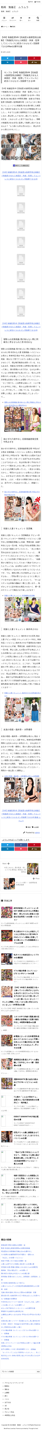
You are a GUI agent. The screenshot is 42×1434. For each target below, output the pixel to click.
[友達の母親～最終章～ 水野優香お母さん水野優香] (22, 790)
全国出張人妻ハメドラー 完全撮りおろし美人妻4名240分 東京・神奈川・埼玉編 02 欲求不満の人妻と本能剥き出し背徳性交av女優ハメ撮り (20, 1324)
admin (37, 832)
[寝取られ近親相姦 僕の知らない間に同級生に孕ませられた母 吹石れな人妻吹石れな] (22, 419)
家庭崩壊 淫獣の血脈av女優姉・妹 (13, 1245)
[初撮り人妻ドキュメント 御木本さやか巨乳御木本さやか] (22, 710)
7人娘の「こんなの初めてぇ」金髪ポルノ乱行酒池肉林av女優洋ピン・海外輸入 (26, 1100)
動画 (13, 26)
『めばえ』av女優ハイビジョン (12, 1258)
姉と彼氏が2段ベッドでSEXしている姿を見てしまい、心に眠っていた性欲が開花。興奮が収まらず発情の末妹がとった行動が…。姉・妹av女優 (26, 1210)
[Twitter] (7, 58)
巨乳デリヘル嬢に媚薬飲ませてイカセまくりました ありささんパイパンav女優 (26, 1135)
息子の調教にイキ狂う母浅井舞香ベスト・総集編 (18, 1349)
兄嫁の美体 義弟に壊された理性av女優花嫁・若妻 (18, 1292)
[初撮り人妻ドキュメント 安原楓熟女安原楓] (22, 609)
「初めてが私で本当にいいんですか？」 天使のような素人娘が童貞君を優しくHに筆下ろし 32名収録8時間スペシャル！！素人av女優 (26, 1158)
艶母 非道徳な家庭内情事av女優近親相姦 (15, 1248)
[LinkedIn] (7, 62)
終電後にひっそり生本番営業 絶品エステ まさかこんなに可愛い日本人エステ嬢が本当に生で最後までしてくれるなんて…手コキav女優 (26, 1042)
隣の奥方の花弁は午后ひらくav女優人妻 (15, 1273)
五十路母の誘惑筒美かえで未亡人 (13, 1283)
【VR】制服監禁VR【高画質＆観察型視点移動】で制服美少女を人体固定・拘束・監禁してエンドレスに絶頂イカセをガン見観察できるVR (21, 175)
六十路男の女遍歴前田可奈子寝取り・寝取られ (17, 1254)
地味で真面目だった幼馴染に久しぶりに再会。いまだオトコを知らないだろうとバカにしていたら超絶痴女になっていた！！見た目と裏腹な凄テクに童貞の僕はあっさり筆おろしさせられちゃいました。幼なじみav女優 (20, 1184)
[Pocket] (21, 62)
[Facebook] (21, 58)
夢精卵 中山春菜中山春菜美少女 (12, 1311)
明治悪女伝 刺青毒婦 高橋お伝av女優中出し (16, 1251)
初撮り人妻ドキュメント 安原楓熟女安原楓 (19, 595)
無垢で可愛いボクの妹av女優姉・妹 (13, 1261)
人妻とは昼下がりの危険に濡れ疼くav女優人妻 (17, 1264)
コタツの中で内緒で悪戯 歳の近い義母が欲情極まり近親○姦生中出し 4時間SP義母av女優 (26, 1019)
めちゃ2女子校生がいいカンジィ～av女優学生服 (18, 1308)
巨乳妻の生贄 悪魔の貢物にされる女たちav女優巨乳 (19, 1267)
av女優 (36, 827)
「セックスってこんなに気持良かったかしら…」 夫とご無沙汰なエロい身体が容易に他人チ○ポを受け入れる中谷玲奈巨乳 (21, 1355)
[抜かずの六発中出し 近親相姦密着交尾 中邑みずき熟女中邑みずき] (22, 508)
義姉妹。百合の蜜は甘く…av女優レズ (14, 1270)
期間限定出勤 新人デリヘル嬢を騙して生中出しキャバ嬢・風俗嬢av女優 (26, 1062)
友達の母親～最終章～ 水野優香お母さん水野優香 (21, 776)
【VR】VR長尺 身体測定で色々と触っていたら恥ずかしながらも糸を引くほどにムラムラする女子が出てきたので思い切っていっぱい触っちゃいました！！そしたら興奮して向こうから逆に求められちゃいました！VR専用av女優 (20, 996)
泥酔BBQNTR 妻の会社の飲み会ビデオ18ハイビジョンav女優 (26, 1082)
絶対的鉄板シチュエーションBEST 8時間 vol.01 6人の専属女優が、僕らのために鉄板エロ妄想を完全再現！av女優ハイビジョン (26, 914)
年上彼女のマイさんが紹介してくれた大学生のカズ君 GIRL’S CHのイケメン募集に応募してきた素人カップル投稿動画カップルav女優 (26, 937)
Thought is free (33, 1428)
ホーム (5, 26)
